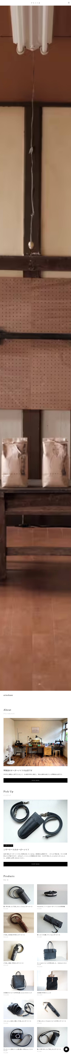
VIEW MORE (35, 780)
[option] (35, 348)
